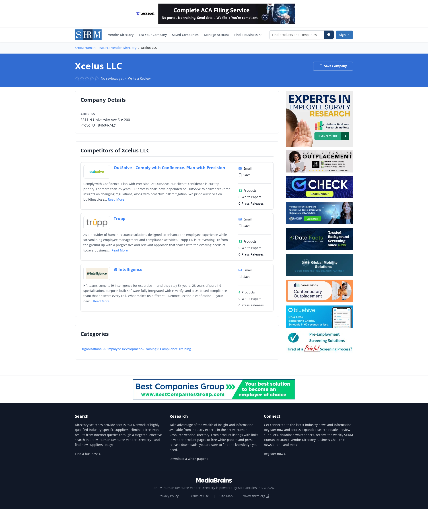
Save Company (335, 66)
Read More (116, 199)
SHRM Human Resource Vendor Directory (105, 48)
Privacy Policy (169, 496)
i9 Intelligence (128, 269)
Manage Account (216, 35)
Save (246, 175)
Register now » (275, 454)
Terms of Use (199, 496)
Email (247, 168)
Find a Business (246, 35)
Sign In (344, 35)
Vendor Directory (121, 35)
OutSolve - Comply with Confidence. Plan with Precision (169, 167)
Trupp (119, 218)
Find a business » (88, 454)
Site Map (226, 496)
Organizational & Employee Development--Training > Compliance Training (135, 349)
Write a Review (139, 78)
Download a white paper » (188, 459)
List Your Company (153, 35)
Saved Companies (185, 35)
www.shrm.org (254, 496)
